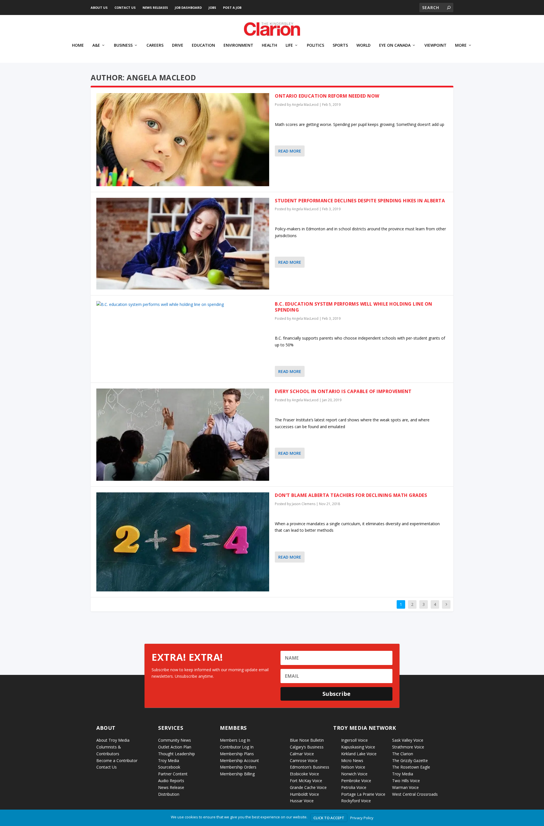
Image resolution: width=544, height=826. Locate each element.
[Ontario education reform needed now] (182, 139)
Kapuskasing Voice (358, 747)
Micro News (352, 760)
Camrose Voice (304, 760)
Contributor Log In (237, 747)
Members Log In (235, 740)
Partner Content (173, 773)
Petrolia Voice (353, 787)
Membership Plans (237, 753)
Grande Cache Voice (308, 787)
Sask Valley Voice (407, 740)
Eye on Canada (395, 45)
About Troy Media (112, 740)
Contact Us (125, 7)
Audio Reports (171, 780)
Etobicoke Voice (304, 773)
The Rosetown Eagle (411, 767)
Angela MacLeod (305, 104)
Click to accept (328, 817)
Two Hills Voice (406, 780)
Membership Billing (237, 773)
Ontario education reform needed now (327, 96)
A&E (96, 45)
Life (289, 45)
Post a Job (232, 7)
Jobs (212, 7)
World (363, 45)
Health (269, 45)
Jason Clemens (303, 503)
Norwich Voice (354, 773)
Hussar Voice (302, 800)
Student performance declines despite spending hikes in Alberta (360, 201)
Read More (289, 151)
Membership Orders (238, 767)
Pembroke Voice (356, 780)
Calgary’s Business (307, 747)
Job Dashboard (188, 7)
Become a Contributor (116, 760)
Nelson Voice (353, 767)
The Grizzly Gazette (410, 760)
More (461, 45)
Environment (238, 45)
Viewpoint (435, 45)
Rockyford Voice (356, 800)
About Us (99, 7)
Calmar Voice (302, 753)
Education (203, 45)
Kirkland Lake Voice (359, 753)
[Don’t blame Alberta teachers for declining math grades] (182, 541)
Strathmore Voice (408, 747)
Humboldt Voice (304, 794)
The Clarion (402, 753)
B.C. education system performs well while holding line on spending (353, 307)
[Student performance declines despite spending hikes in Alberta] (182, 243)
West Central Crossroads (415, 794)
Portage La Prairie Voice (363, 794)
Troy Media (402, 773)
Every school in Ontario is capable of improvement (343, 391)
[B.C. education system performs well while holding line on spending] (182, 304)
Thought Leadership (176, 753)
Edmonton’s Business (309, 767)
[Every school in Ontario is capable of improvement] (182, 435)
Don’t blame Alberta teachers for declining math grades (351, 495)
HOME (78, 45)
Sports (340, 45)
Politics (315, 45)
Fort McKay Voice (306, 780)
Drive (177, 45)
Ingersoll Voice (354, 740)
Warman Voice (405, 787)
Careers (154, 45)
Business (123, 45)
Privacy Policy (361, 817)
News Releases (155, 7)
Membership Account (239, 760)
